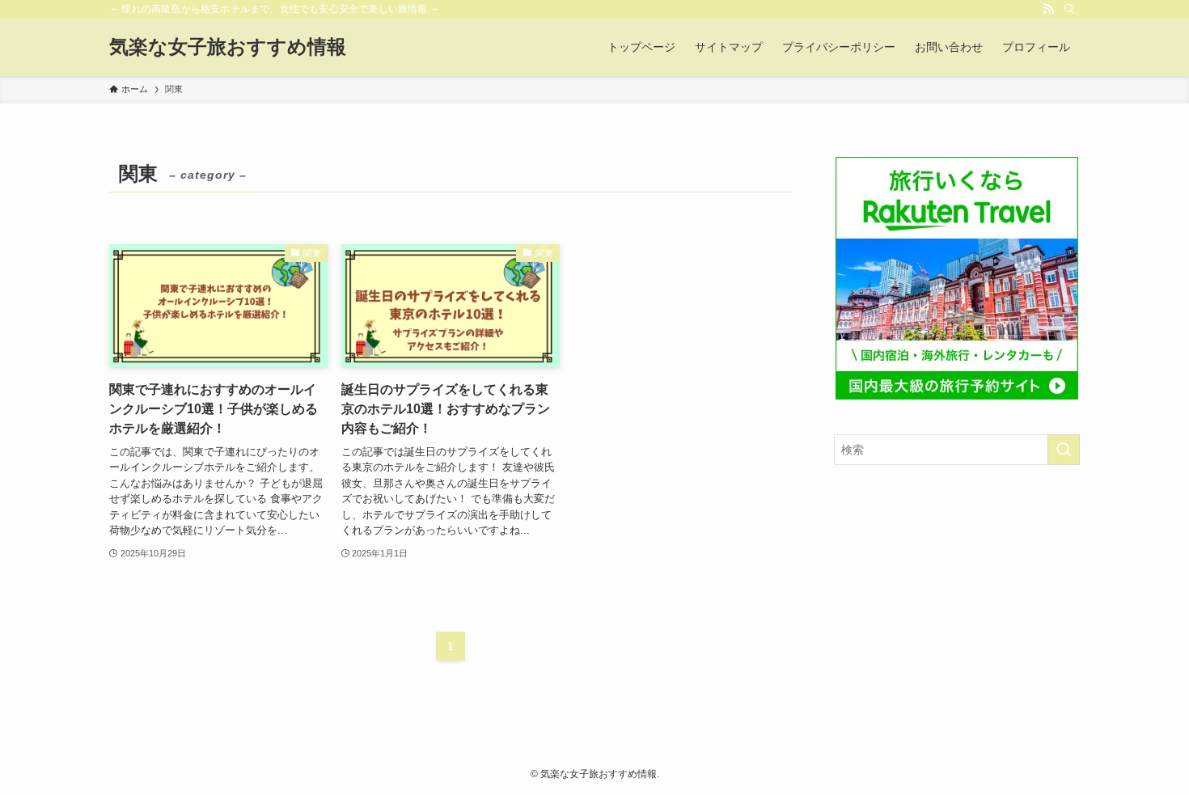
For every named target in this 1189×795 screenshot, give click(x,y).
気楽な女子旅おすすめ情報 (227, 47)
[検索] (1069, 9)
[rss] (1048, 9)
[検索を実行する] (1063, 449)
